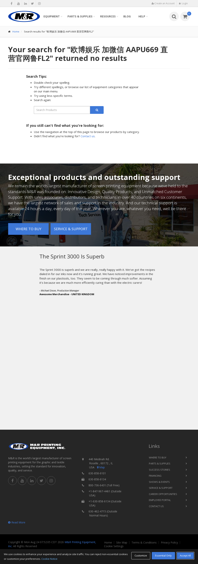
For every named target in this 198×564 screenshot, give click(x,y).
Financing (155, 475)
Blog (127, 16)
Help (141, 16)
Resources (108, 16)
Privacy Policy (169, 542)
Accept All (185, 555)
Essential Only (163, 555)
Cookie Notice (49, 559)
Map (102, 467)
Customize (141, 555)
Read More (18, 522)
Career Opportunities (163, 494)
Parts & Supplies (79, 16)
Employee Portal (160, 500)
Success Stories (159, 469)
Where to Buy (28, 229)
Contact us (88, 136)
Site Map (121, 542)
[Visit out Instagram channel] (39, 3)
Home (15, 31)
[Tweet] (32, 3)
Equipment (52, 16)
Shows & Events (159, 482)
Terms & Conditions (144, 542)
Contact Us (156, 506)
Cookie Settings (114, 546)
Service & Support (71, 229)
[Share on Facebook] (11, 3)
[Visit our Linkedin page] (25, 3)
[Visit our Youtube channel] (18, 3)
